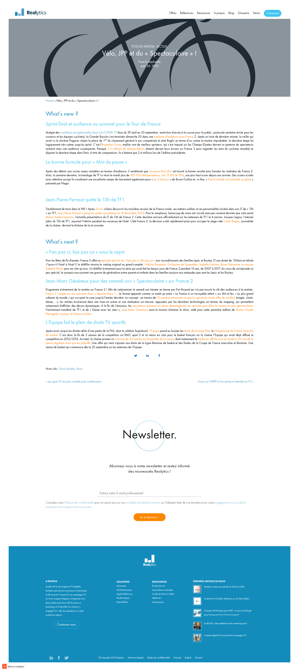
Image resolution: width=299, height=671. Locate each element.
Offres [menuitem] (172, 13)
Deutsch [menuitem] (199, 657)
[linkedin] (147, 355)
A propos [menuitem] (219, 13)
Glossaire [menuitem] (243, 13)
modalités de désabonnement (143, 502)
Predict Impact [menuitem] (123, 598)
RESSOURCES (159, 582)
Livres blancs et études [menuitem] (162, 590)
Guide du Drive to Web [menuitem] (163, 594)
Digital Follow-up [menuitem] (124, 594)
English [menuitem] (188, 657)
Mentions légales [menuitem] (136, 657)
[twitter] (135, 355)
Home (49, 101)
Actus (161, 46)
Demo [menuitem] (256, 13)
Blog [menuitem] (231, 13)
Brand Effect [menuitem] (122, 602)
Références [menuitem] (186, 13)
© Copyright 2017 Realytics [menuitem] (111, 657)
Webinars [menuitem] (156, 598)
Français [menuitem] (177, 657)
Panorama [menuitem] (121, 586)
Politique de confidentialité (79, 502)
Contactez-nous (66, 624)
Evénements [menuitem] (158, 602)
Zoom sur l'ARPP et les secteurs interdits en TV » (225, 381)
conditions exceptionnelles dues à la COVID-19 (88, 132)
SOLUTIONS (123, 582)
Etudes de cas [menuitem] (158, 586)
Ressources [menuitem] (203, 13)
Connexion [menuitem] (272, 13)
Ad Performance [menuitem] (124, 590)
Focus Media (143, 46)
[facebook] (159, 355)
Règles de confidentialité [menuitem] (158, 657)
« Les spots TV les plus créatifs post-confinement (73, 381)
